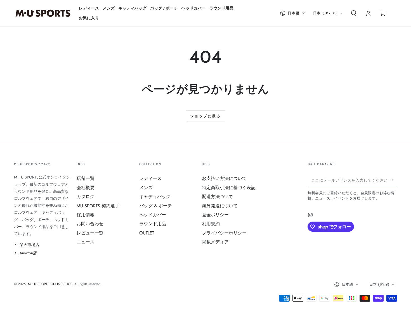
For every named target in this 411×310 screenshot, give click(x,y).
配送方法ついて (217, 196)
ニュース (86, 242)
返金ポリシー (215, 215)
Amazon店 (28, 253)
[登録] (394, 180)
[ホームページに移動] (43, 13)
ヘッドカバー (152, 215)
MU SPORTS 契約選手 (98, 206)
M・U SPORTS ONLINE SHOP (50, 283)
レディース (150, 178)
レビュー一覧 (90, 233)
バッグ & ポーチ (155, 206)
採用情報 (86, 215)
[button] (353, 13)
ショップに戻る (205, 116)
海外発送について (220, 206)
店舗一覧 (86, 178)
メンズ (146, 187)
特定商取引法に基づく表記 (229, 187)
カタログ (86, 196)
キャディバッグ (155, 196)
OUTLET (146, 233)
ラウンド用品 (152, 223)
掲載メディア (215, 242)
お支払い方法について (224, 178)
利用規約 (211, 223)
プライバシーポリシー (224, 233)
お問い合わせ (90, 223)
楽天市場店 (29, 244)
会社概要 (86, 187)
